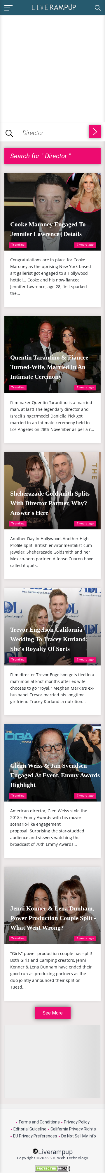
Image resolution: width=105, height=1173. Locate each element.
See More (53, 1013)
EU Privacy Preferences (35, 1136)
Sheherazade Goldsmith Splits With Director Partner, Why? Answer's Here (50, 503)
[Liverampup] (54, 6)
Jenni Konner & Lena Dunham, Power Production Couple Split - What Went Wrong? (53, 918)
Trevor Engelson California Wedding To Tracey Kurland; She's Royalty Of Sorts (49, 639)
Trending (17, 244)
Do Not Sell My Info (78, 1136)
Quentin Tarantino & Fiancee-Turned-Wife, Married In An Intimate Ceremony (50, 367)
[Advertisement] (52, 67)
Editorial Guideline (29, 1129)
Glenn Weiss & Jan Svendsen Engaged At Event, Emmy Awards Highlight (55, 775)
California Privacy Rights (73, 1129)
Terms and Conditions (39, 1122)
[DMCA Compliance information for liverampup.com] (52, 1168)
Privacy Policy (77, 1122)
